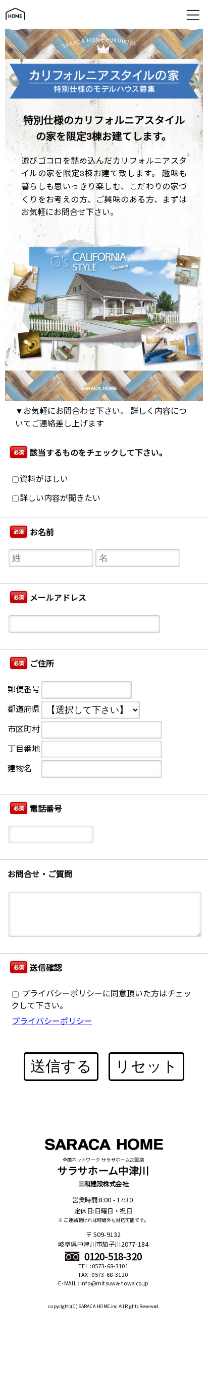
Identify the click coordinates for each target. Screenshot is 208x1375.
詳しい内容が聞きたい (60, 497)
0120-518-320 (112, 1256)
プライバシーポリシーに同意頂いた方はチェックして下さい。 (101, 999)
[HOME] (15, 24)
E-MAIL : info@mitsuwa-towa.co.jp (103, 1283)
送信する (61, 1066)
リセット (146, 1066)
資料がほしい (44, 478)
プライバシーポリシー (52, 1021)
